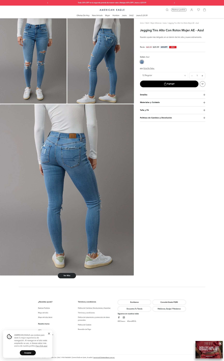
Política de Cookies (84, 325)
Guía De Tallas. (149, 68)
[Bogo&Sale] (209, 349)
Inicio (142, 23)
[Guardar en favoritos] (202, 84)
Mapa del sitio (43, 313)
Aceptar (27, 353)
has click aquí (41, 346)
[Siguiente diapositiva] (174, 3)
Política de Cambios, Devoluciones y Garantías (94, 308)
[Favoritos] (198, 10)
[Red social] (119, 317)
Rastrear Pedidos (44, 308)
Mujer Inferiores (156, 23)
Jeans (165, 23)
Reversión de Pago (84, 329)
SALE (147, 23)
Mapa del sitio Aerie (45, 317)
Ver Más (67, 276)
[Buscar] (167, 10)
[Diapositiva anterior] (48, 3)
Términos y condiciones (86, 313)
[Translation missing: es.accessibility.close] (49, 333)
